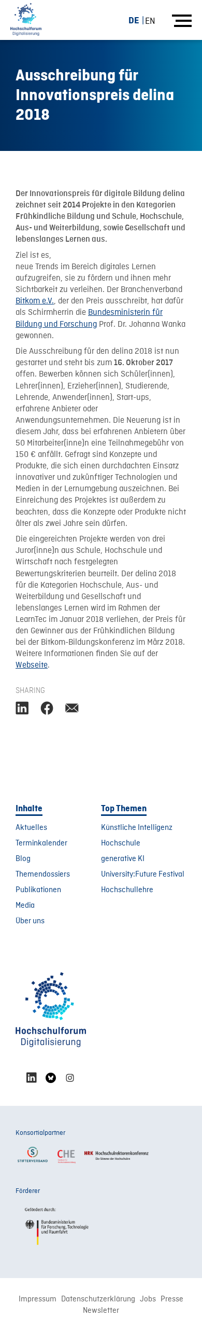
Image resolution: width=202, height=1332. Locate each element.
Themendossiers (43, 874)
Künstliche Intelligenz (136, 828)
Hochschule (120, 843)
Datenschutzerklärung (98, 1299)
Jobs (148, 1299)
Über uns (30, 921)
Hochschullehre (127, 890)
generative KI (123, 859)
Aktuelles (31, 828)
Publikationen (38, 890)
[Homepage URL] (25, 20)
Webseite (32, 665)
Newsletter (101, 1311)
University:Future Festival (142, 874)
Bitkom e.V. (35, 301)
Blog (23, 859)
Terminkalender (41, 843)
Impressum (37, 1299)
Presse (172, 1299)
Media (25, 905)
